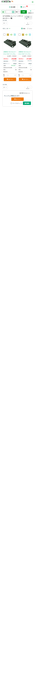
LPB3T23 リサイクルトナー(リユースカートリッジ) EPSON (25, 54)
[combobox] (10, 12)
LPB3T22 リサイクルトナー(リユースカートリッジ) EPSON (9, 54)
